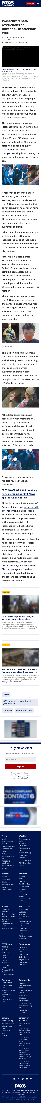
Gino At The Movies (23, 895)
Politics (4, 854)
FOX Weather (23, 855)
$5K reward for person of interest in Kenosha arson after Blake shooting (20, 670)
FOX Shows (23, 939)
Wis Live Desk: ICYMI (24, 918)
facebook (10, 1079)
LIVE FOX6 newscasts (22, 913)
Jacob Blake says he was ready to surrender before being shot (18, 617)
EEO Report (23, 998)
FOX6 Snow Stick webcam (25, 864)
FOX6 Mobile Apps (25, 990)
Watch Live (30, 3)
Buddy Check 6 (24, 957)
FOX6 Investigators (8, 846)
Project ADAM (24, 960)
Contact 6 (5, 877)
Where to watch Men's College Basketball (24, 1050)
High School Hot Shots (7, 925)
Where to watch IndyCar (24, 1045)
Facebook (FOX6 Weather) (7, 971)
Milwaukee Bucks (8, 928)
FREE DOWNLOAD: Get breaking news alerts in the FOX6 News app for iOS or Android (19, 494)
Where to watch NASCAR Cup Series (24, 1039)
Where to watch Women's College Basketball (25, 1057)
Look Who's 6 (24, 881)
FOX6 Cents (6, 879)
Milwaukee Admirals (5, 920)
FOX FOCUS (6, 1031)
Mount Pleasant (24, 710)
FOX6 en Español (8, 866)
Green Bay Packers (8, 914)
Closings (22, 858)
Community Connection (23, 963)
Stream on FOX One (24, 1019)
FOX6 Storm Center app (23, 844)
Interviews (22, 889)
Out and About (24, 886)
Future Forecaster (25, 860)
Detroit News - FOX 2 (7, 996)
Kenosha (7, 710)
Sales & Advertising (7, 1019)
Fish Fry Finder (24, 954)
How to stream (24, 909)
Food (21, 892)
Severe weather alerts (24, 840)
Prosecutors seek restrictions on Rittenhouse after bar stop (19, 70)
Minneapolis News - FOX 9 (8, 991)
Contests (22, 983)
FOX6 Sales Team (8, 1023)
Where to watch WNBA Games (24, 1062)
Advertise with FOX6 (7, 1027)
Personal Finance (8, 885)
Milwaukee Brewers (5, 910)
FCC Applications (25, 1003)
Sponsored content (5, 1034)
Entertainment (7, 849)
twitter (14, 1079)
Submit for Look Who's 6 (24, 878)
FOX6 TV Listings (25, 921)
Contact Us (24, 980)
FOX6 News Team (25, 993)
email (31, 1079)
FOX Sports (23, 931)
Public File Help (24, 1001)
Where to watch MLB (24, 1034)
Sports (5, 906)
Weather (23, 836)
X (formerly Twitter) (6, 966)
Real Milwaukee (24, 884)
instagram (18, 1079)
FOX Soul (22, 933)
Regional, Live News (7, 981)
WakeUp (23, 873)
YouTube (5, 950)
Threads (5, 960)
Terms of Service (22, 779)
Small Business (7, 890)
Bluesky (4, 963)
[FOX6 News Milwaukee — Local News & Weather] (8, 3)
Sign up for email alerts (25, 987)
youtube (27, 1079)
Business (5, 887)
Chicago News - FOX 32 (7, 987)
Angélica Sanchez (9, 37)
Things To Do (24, 947)
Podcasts (5, 851)
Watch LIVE (24, 906)
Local (4, 839)
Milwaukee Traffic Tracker (25, 900)
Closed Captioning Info (25, 1007)
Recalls (4, 882)
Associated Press (7, 40)
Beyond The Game (8, 917)
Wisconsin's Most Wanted (8, 843)
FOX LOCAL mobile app (6, 862)
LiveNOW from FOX (24, 925)
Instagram (5, 955)
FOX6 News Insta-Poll (8, 857)
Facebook (5, 952)
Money (5, 873)
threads (22, 1079)
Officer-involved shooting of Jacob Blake (17, 702)
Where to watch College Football (24, 1029)
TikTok (4, 958)
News (15, 40)
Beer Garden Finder (23, 951)
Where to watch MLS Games (24, 1067)
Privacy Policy (23, 777)
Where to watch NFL (24, 1024)
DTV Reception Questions (24, 1011)
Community (24, 944)
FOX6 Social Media (7, 945)
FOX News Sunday (25, 936)
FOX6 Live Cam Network (24, 849)
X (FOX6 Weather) (8, 974)
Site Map (5, 868)
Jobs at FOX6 (23, 995)
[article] (20, 604)
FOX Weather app (25, 853)
